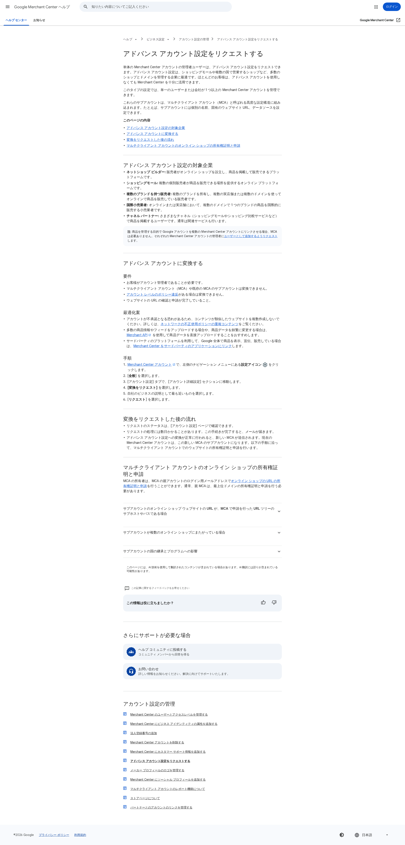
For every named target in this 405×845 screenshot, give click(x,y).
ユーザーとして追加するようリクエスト (250, 236)
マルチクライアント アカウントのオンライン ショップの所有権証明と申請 (183, 146)
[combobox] (162, 7)
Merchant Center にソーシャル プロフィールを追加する (168, 779)
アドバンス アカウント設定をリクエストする (247, 39)
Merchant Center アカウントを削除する (157, 742)
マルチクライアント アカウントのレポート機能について (167, 789)
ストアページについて (145, 798)
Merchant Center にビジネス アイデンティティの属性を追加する (173, 724)
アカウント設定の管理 (194, 39)
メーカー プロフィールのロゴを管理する (157, 770)
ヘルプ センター (16, 20)
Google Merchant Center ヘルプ (42, 7)
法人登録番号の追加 (143, 733)
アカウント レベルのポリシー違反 (152, 294)
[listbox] (372, 835)
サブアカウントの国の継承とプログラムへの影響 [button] (160, 551)
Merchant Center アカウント (149, 365)
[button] (8, 7)
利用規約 (80, 835)
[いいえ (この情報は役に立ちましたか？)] (274, 603)
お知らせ (39, 20)
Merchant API (137, 335)
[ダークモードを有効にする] (342, 835)
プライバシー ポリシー (54, 835)
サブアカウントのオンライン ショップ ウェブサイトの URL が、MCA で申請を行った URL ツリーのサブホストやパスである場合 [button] (198, 511)
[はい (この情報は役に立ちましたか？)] (263, 603)
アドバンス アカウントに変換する (152, 134)
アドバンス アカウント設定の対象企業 (156, 128)
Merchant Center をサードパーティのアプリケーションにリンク (182, 346)
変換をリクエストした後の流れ (150, 140)
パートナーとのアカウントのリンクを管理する (161, 807)
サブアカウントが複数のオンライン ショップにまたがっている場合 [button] (174, 532)
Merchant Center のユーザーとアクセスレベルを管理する (169, 714)
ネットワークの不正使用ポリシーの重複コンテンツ (200, 324)
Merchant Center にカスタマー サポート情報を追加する (168, 752)
